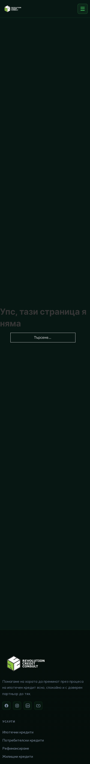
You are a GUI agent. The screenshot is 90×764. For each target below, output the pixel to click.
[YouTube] (38, 705)
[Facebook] (6, 705)
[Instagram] (17, 705)
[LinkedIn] (28, 705)
